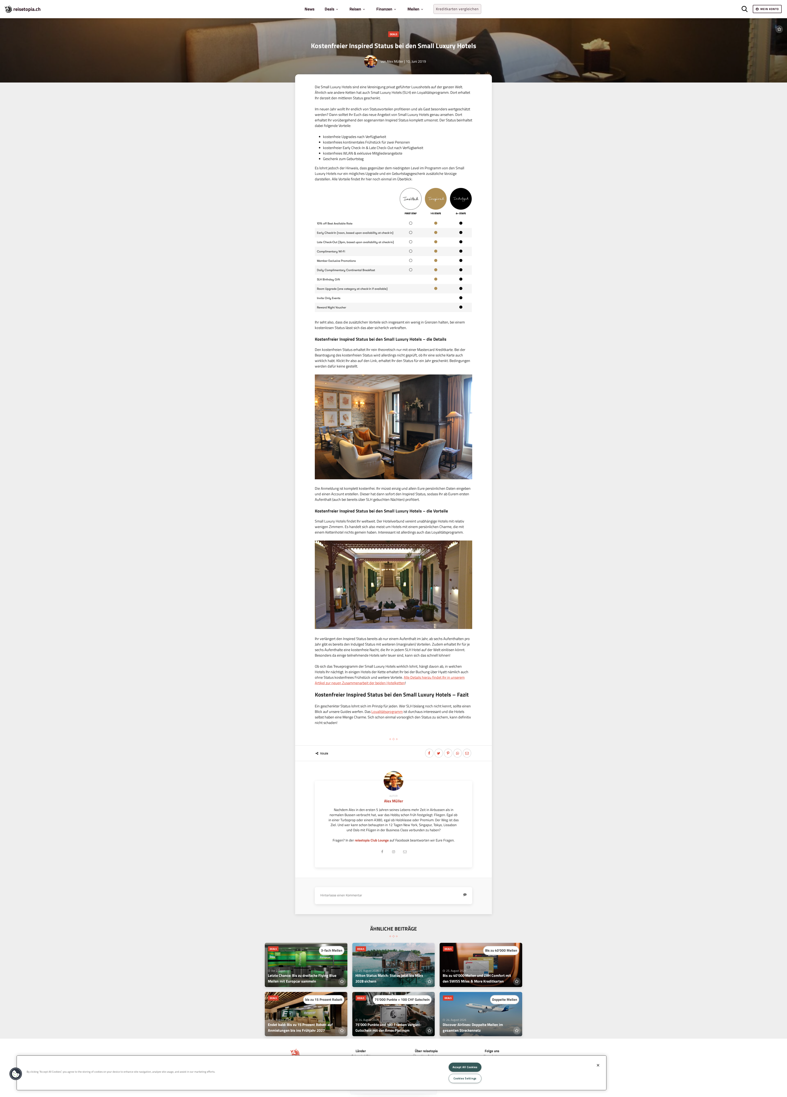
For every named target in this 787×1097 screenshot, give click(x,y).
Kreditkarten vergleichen (457, 9)
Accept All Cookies (465, 1067)
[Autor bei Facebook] (382, 851)
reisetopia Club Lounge (372, 840)
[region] (311, 1072)
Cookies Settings (465, 1078)
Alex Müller (395, 61)
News (309, 9)
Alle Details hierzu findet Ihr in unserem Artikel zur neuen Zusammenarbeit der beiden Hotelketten (390, 680)
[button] (15, 1073)
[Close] (598, 1065)
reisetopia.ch (27, 9)
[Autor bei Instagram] (393, 851)
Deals (393, 34)
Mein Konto (769, 9)
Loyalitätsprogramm (387, 711)
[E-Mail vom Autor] (405, 851)
